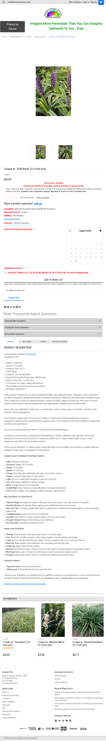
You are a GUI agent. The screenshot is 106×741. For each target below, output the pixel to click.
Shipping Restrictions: (14, 268)
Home (4, 37)
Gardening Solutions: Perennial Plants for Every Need (75, 709)
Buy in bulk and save (12, 219)
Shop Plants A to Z (16, 37)
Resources (6, 715)
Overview (10, 341)
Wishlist (58, 679)
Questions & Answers (60, 341)
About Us (5, 692)
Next (102, 91)
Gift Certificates (60, 676)
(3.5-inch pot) (31, 354)
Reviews (43, 341)
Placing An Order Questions (17, 327)
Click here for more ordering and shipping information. (25, 584)
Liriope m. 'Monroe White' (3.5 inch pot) (51, 643)
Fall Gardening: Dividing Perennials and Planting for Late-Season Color (79, 705)
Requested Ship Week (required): (19, 229)
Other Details (26, 341)
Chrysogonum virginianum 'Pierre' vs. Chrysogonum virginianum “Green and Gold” (79, 699)
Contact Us (6, 699)
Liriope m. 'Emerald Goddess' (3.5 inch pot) (88, 643)
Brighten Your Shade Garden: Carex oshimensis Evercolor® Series (77, 693)
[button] (12, 26)
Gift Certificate (75, 2)
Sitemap (34, 738)
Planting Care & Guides (10, 711)
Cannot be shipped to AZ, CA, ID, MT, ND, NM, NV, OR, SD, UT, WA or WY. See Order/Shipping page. (48, 273)
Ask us (38, 203)
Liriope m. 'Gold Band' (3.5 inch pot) (62, 37)
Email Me (14, 297)
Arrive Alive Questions (14, 334)
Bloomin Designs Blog (10, 695)
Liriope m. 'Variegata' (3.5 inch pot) (16, 643)
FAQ (3, 708)
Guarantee (6, 705)
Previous (4, 91)
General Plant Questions (15, 321)
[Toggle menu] (4, 4)
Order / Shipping (8, 702)
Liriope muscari (40, 37)
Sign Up (93, 2)
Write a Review (42, 197)
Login (84, 2)
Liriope (28, 37)
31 (76, 261)
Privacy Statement (9, 718)
